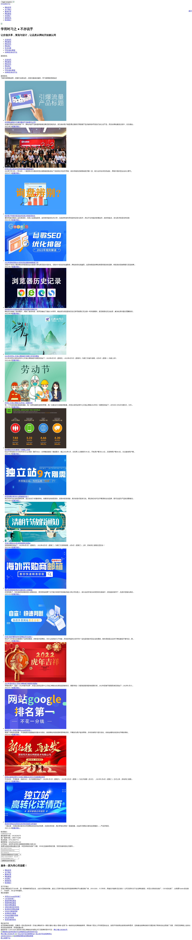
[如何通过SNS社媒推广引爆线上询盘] (35, 448)
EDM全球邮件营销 (11, 915)
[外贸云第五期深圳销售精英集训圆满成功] (35, 167)
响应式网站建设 (10, 905)
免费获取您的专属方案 (8, 860)
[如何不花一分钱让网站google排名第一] (35, 728)
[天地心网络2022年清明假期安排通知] (35, 541)
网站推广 (8, 46)
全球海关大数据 (10, 913)
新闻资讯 (8, 18)
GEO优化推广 (10, 898)
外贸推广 (8, 16)
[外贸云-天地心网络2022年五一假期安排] (35, 401)
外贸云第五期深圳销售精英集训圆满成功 (19, 169)
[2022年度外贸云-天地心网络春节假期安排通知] (35, 681)
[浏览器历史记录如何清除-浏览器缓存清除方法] (35, 307)
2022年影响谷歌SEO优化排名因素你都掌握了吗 (21, 262)
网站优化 (8, 44)
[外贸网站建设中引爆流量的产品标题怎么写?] (35, 120)
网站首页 (8, 7)
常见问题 (8, 48)
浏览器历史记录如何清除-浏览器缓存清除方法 (21, 309)
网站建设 (8, 14)
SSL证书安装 (9, 917)
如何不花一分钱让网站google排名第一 (18, 730)
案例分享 (8, 11)
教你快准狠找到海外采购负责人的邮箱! (18, 590)
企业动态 (8, 39)
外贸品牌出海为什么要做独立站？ (17, 496)
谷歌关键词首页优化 (12, 907)
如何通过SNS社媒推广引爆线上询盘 (17, 450)
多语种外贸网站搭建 (12, 909)
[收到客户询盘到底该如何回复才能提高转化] (35, 214)
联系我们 (8, 20)
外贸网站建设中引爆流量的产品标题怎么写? (20, 122)
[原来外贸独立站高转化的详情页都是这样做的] (35, 822)
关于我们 (8, 9)
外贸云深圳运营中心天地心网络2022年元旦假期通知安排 (25, 777)
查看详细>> (16, 126)
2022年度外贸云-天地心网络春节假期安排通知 (21, 683)
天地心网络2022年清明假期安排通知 (17, 543)
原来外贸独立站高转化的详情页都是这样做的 (21, 824)
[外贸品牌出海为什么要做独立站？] (35, 494)
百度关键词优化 (10, 919)
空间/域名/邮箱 (10, 50)
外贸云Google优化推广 (13, 896)
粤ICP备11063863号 (60, 929)
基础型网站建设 (10, 901)
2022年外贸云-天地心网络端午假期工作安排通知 (22, 356)
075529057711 (5, 4)
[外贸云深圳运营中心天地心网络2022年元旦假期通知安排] (35, 775)
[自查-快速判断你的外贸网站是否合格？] (35, 635)
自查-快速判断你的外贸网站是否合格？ (18, 637)
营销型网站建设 (10, 903)
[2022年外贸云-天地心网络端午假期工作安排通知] (35, 354)
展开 (190, 11)
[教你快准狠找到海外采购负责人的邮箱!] (35, 588)
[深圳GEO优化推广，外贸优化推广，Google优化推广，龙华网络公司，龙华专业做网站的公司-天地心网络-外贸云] (13, 2)
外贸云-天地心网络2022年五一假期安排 (18, 403)
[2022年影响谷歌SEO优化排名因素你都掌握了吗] (35, 261)
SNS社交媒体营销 (11, 911)
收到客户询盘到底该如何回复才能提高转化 (20, 216)
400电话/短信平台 (11, 52)
